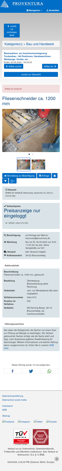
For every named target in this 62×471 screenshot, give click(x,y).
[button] (34, 10)
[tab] (29, 154)
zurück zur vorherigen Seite (12, 31)
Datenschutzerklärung (12, 395)
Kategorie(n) (13, 43)
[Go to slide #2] (38, 164)
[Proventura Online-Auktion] (31, 4)
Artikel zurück (14, 66)
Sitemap (6, 415)
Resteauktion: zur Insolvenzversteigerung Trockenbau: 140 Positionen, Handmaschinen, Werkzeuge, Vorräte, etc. (27, 56)
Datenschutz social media (14, 399)
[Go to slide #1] (23, 164)
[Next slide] (55, 130)
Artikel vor (49, 66)
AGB (4, 409)
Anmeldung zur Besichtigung (20, 175)
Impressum (7, 405)
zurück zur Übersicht (31, 74)
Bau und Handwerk (40, 43)
